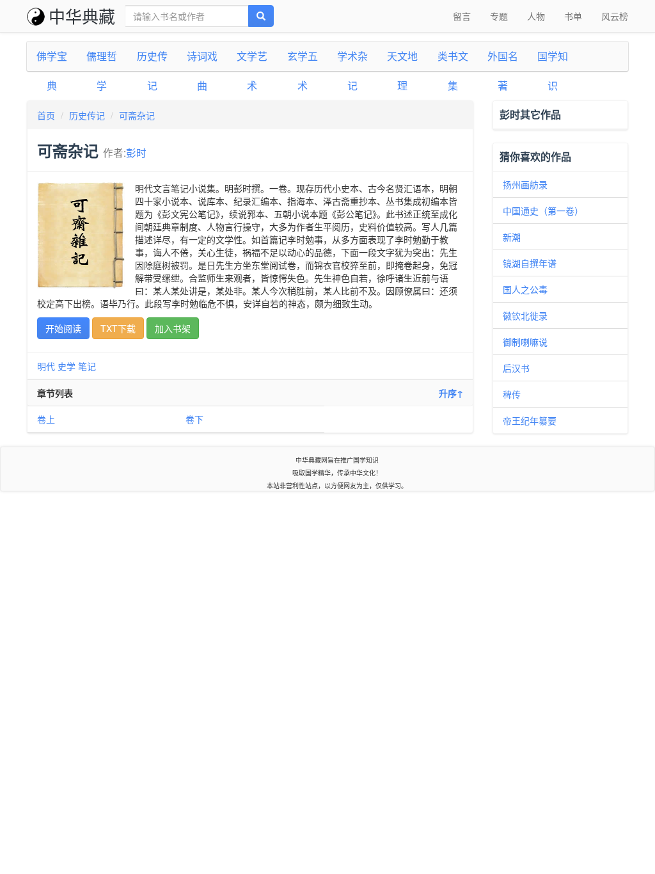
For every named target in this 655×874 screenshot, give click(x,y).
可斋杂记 (137, 115)
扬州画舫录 (525, 184)
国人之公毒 (525, 289)
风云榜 (614, 16)
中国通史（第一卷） (543, 210)
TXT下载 (118, 328)
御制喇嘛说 (525, 341)
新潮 (512, 236)
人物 (536, 16)
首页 (46, 115)
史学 (66, 366)
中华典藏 (82, 16)
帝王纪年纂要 (529, 420)
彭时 (136, 152)
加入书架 (173, 328)
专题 (499, 16)
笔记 (87, 366)
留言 (462, 16)
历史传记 (87, 115)
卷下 (194, 419)
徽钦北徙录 (525, 315)
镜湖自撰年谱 (529, 263)
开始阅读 (63, 328)
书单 (573, 16)
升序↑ (451, 392)
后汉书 (516, 368)
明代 (46, 366)
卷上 (46, 419)
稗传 (512, 394)
